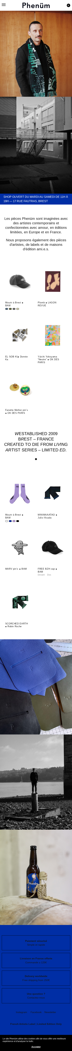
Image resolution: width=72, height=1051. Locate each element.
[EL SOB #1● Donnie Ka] (19, 336)
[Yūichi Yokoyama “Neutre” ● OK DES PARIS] (52, 336)
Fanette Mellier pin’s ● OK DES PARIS (16, 411)
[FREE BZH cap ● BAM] (52, 548)
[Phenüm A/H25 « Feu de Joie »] (36, 48)
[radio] (6, 309)
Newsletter (50, 1012)
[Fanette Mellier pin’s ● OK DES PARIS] (19, 389)
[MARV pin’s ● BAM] (19, 548)
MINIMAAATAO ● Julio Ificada (47, 516)
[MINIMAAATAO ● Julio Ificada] (52, 494)
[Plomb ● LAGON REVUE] (52, 281)
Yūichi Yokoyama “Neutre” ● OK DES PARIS (48, 359)
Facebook (36, 1012)
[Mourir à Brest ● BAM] (19, 281)
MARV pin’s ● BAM (16, 569)
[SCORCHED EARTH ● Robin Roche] (19, 603)
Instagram (21, 1012)
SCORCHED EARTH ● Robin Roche (16, 625)
